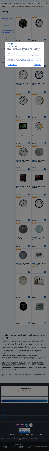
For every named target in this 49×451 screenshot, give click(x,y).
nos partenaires (21, 60)
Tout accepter (38, 64)
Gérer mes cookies (12, 64)
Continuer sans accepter (36, 43)
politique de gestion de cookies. (34, 60)
